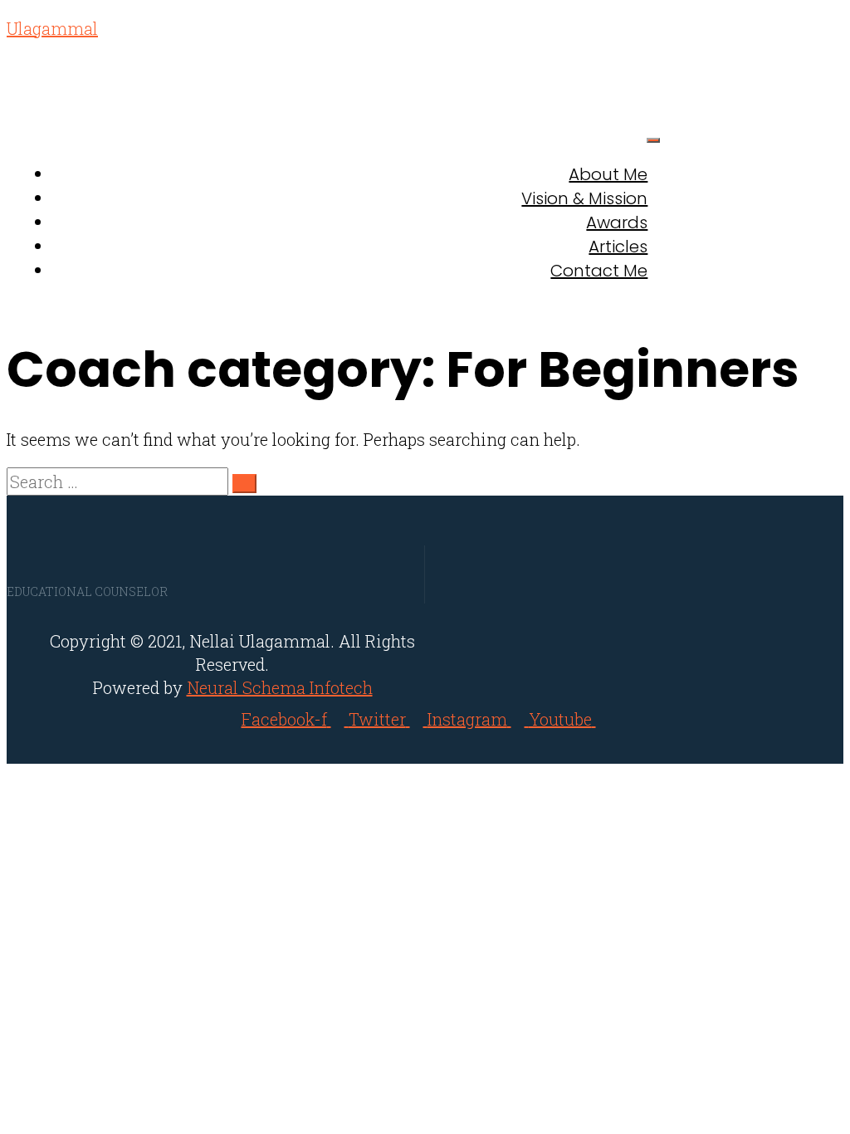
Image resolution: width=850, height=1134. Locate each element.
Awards (616, 222)
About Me (608, 174)
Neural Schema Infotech (280, 687)
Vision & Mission (584, 198)
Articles (618, 246)
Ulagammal (52, 28)
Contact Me (598, 270)
